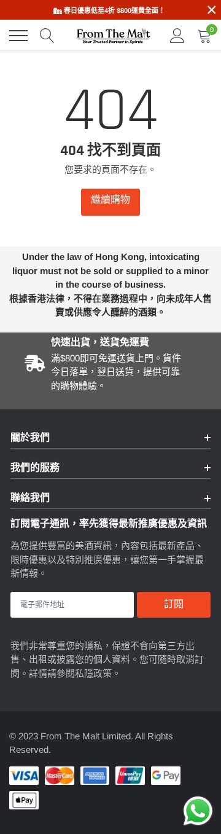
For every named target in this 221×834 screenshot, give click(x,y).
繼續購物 (110, 200)
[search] (47, 35)
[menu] (18, 35)
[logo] (113, 35)
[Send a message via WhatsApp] (198, 811)
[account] (177, 35)
